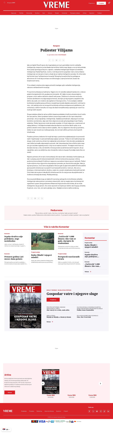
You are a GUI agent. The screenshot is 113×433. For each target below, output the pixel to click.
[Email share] (56, 60)
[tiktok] (104, 411)
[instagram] (101, 411)
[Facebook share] (49, 60)
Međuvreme (40, 215)
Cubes (64, 417)
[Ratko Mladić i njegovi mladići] (42, 241)
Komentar (64, 13)
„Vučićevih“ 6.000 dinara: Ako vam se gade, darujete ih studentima (67, 239)
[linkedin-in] (108, 411)
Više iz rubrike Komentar (56, 226)
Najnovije (13, 13)
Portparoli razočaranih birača (69, 258)
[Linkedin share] (63, 60)
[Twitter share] (53, 60)
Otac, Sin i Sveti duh (84, 317)
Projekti (66, 411)
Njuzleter (91, 13)
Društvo (37, 13)
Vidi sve (87, 271)
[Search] (4, 3)
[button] (43, 384)
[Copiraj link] (60, 60)
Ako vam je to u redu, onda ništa (58, 310)
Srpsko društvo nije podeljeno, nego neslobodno (13, 238)
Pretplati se (53, 299)
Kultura (50, 13)
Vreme (52, 417)
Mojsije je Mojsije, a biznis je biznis (59, 317)
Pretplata (101, 3)
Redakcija (24, 411)
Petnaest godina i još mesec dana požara (13, 258)
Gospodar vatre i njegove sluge (72, 294)
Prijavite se (92, 3)
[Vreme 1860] (25, 306)
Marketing (39, 411)
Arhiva (84, 13)
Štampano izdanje (75, 13)
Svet (44, 13)
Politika (21, 13)
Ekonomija (29, 13)
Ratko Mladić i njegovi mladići (41, 256)
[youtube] (97, 411)
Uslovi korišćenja (49, 411)
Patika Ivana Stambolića (85, 310)
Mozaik (57, 13)
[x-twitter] (93, 411)
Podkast (99, 13)
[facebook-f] (89, 411)
